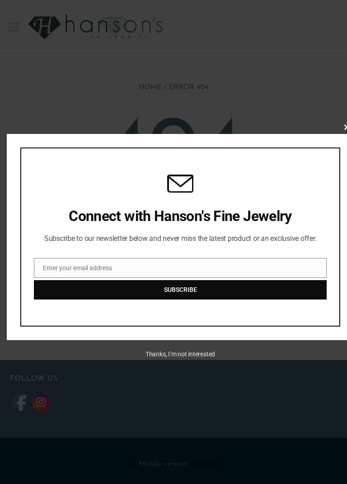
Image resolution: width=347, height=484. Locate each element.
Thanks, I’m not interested (180, 354)
